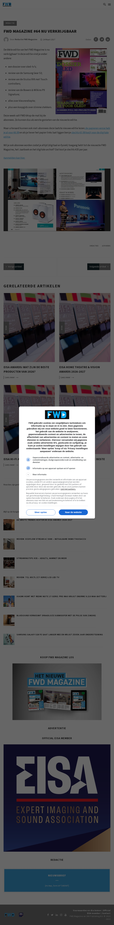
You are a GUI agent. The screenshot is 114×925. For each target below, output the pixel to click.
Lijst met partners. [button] (68, 489)
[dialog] (57, 462)
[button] (57, 474)
